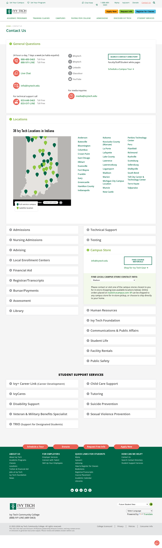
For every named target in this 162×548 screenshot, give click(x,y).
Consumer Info (146, 526)
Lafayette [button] (107, 152)
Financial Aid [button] (22, 270)
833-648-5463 (28, 100)
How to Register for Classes (86, 466)
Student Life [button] (99, 340)
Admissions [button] (102, 18)
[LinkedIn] (72, 490)
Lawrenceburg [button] (110, 164)
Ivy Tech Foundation (17, 475)
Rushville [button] (132, 156)
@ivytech (77, 56)
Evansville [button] (82, 166)
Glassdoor (78, 73)
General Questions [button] (26, 44)
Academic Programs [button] (17, 18)
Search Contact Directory (124, 57)
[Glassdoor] (90, 490)
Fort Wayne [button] (83, 170)
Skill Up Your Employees (52, 463)
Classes (12, 463)
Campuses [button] (60, 18)
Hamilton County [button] (86, 186)
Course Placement (82, 475)
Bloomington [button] (84, 145)
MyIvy (77, 457)
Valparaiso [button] (133, 187)
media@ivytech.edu (86, 96)
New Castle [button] (108, 191)
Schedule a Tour (35, 446)
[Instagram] (81, 490)
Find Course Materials (138, 261)
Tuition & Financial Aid (18, 469)
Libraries (79, 481)
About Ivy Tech (15, 457)
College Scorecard (104, 526)
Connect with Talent (50, 460)
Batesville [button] (82, 141)
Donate (66, 446)
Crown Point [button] (84, 153)
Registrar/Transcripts (84, 472)
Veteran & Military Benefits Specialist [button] (40, 414)
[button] (15, 2)
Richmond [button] (132, 152)
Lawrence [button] (107, 160)
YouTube (77, 79)
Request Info (126, 11)
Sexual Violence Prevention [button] (110, 414)
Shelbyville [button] (133, 168)
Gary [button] (80, 178)
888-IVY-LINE (28, 62)
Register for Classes (145, 11)
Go (61, 202)
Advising (78, 463)
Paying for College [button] (81, 18)
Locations (13, 466)
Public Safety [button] (99, 361)
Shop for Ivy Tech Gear (135, 267)
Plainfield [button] (132, 148)
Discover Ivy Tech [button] (122, 18)
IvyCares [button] (19, 394)
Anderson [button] (82, 137)
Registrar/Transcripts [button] (28, 280)
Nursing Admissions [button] (27, 240)
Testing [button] (95, 240)
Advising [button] (19, 250)
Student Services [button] (145, 18)
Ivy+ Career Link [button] (39, 383)
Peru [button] (130, 144)
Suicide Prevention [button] (104, 404)
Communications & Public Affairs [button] (114, 330)
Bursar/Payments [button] (26, 290)
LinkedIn (77, 67)
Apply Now (112, 11)
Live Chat (26, 73)
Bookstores (79, 469)
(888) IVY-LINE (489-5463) (22, 517)
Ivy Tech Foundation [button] (105, 320)
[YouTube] (85, 490)
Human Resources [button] (103, 310)
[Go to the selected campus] (151, 504)
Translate (148, 514)
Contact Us (126, 457)
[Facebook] (76, 490)
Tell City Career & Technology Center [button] (137, 178)
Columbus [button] (83, 149)
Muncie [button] (106, 187)
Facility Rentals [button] (101, 351)
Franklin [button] (82, 174)
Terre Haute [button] (133, 183)
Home (8, 26)
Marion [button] (106, 176)
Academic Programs (17, 460)
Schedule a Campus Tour (120, 69)
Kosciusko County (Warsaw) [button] (111, 143)
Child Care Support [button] (104, 383)
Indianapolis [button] (84, 190)
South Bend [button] (133, 172)
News (11, 478)
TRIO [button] (38, 424)
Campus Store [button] (100, 250)
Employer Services (50, 457)
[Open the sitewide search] (154, 2)
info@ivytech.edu (30, 85)
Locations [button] (20, 119)
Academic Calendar (83, 478)
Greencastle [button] (83, 182)
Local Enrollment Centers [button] (31, 260)
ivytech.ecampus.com (118, 292)
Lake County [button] (109, 156)
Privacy (120, 526)
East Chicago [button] (84, 158)
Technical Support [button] (103, 230)
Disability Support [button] (26, 404)
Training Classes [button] (41, 18)
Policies (132, 526)
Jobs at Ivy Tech (15, 472)
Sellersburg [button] (133, 164)
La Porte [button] (107, 148)
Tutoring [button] (96, 394)
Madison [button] (107, 172)
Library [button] (18, 311)
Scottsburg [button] (133, 160)
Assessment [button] (22, 300)
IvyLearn (78, 460)
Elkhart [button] (81, 162)
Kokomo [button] (107, 137)
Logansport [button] (108, 168)
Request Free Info (96, 446)
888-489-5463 (28, 59)
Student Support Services (132, 463)
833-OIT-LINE (28, 103)
